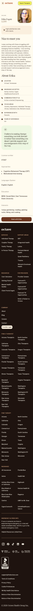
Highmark (21, 482)
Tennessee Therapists (21, 369)
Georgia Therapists (8, 368)
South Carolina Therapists (23, 363)
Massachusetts (7, 448)
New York (5, 460)
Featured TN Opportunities (22, 294)
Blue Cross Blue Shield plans (7, 495)
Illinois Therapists (7, 374)
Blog (3, 315)
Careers (4, 319)
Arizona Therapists (8, 337)
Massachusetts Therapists (7, 387)
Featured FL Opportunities (22, 282)
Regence (21, 494)
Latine (20, 246)
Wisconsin (21, 456)
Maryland (5, 444)
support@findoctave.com (10, 575)
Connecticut (6, 428)
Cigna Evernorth (7, 506)
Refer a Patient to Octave (24, 300)
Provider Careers (23, 277)
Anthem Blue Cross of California (8, 483)
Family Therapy (7, 246)
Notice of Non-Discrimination (11, 594)
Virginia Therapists (24, 380)
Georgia (4, 436)
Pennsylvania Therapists (22, 357)
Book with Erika (16, 219)
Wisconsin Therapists (21, 399)
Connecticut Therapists (6, 357)
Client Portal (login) (8, 291)
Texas (20, 440)
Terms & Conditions (8, 579)
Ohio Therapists (23, 343)
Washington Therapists (22, 387)
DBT (19, 238)
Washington (22, 448)
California (5, 420)
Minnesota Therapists (5, 393)
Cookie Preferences (8, 586)
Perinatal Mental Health (23, 251)
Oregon (20, 424)
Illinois (4, 440)
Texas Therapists (23, 374)
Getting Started (7, 280)
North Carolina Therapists (22, 338)
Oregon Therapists (24, 350)
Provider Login (7, 327)
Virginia (20, 444)
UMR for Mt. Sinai (23, 500)
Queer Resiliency (23, 256)
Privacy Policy (6, 583)
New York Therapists (5, 405)
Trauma (20, 260)
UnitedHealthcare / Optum (24, 508)
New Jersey (5, 456)
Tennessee (21, 436)
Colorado (5, 424)
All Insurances (6, 470)
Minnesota (5, 452)
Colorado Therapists (8, 350)
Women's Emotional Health (24, 265)
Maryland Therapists (5, 381)
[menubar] (2, 3)
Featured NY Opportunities (22, 288)
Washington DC (23, 452)
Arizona (4, 417)
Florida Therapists (8, 362)
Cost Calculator (7, 277)
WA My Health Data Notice (10, 590)
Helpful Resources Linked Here (12, 532)
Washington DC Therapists (23, 393)
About (4, 311)
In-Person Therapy (8, 250)
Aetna (4, 476)
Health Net (21, 476)
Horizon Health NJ (23, 488)
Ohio (19, 420)
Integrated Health (24, 242)
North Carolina (22, 417)
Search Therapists (25, 3)
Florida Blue (22, 470)
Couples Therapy (7, 242)
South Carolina (23, 432)
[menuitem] (2, 3)
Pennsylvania (22, 428)
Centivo (4, 500)
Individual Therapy (8, 238)
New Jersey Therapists (5, 399)
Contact (4, 323)
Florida (4, 432)
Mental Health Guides (6, 286)
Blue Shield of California (6, 489)
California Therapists (5, 345)
